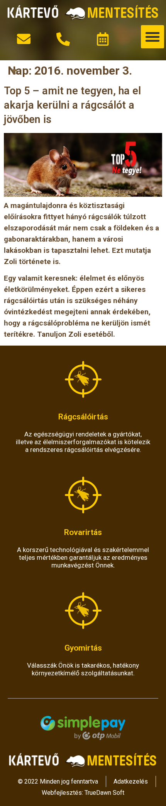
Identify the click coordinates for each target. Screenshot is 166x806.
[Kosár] (14, 71)
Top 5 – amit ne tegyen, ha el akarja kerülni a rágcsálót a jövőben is (72, 105)
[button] (152, 36)
